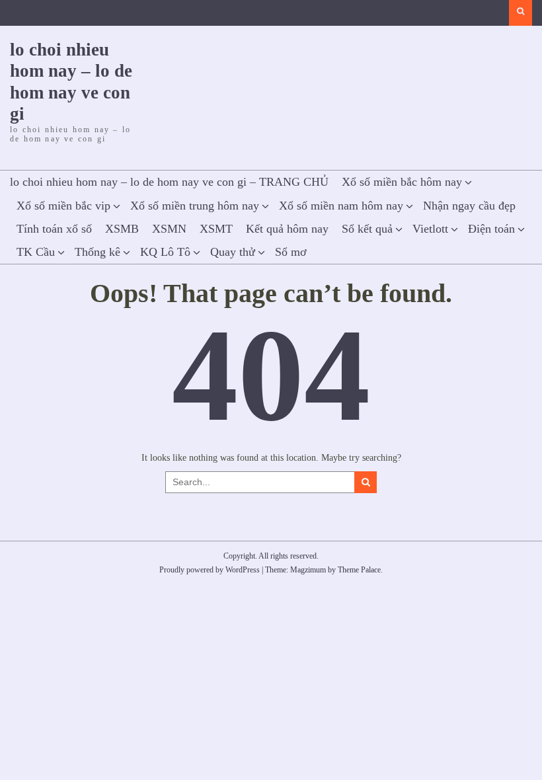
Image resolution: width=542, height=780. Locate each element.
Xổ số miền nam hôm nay (341, 205)
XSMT (216, 228)
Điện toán (491, 228)
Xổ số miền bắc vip (63, 205)
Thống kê (97, 251)
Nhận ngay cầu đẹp (469, 205)
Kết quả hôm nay (287, 228)
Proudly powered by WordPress (209, 569)
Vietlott (430, 228)
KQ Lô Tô (165, 251)
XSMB (122, 228)
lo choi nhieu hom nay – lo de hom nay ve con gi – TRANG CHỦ (169, 181)
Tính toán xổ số (54, 228)
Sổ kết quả (367, 228)
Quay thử (232, 251)
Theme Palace (359, 569)
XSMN (169, 228)
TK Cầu (36, 251)
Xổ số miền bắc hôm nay (402, 181)
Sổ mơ (291, 251)
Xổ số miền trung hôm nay (194, 205)
